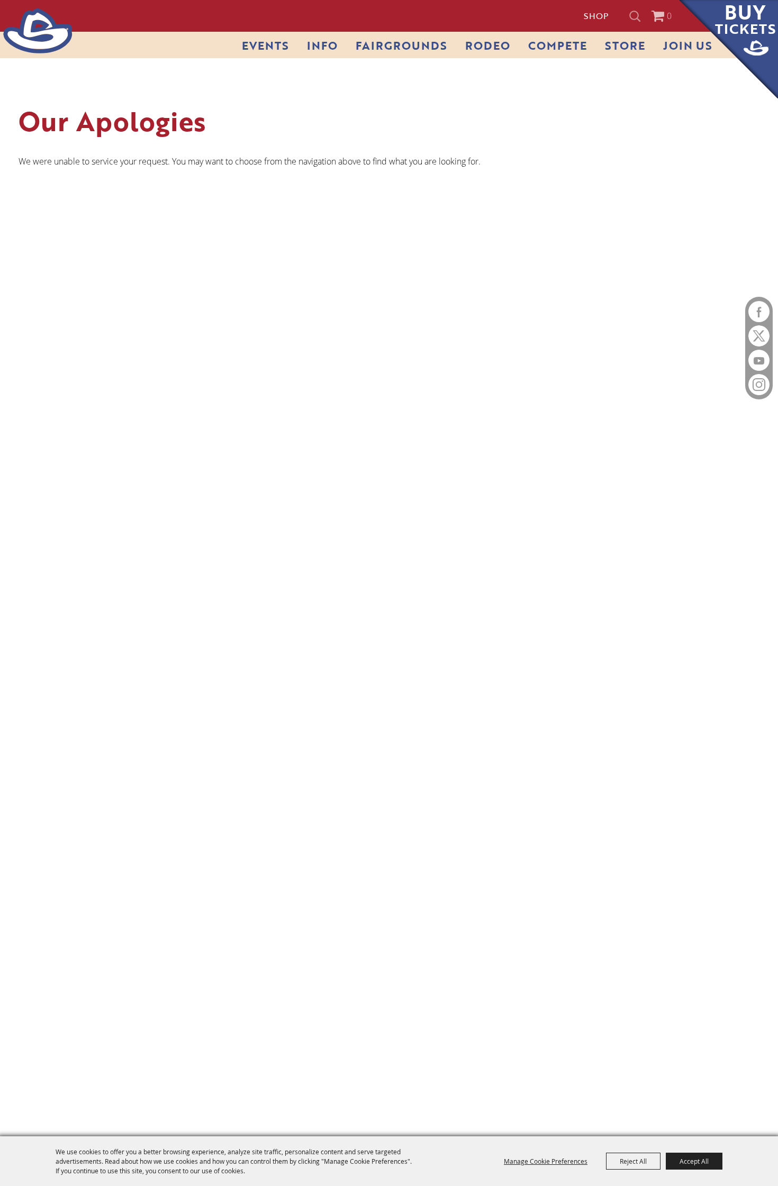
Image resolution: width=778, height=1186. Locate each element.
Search (636, 16)
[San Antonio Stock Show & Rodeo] (38, 30)
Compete (557, 45)
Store (625, 45)
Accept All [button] (694, 1161)
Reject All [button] (633, 1161)
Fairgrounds (401, 45)
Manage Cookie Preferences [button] (545, 1161)
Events (265, 45)
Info (322, 45)
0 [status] (669, 16)
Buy (745, 19)
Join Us (687, 45)
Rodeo (487, 45)
